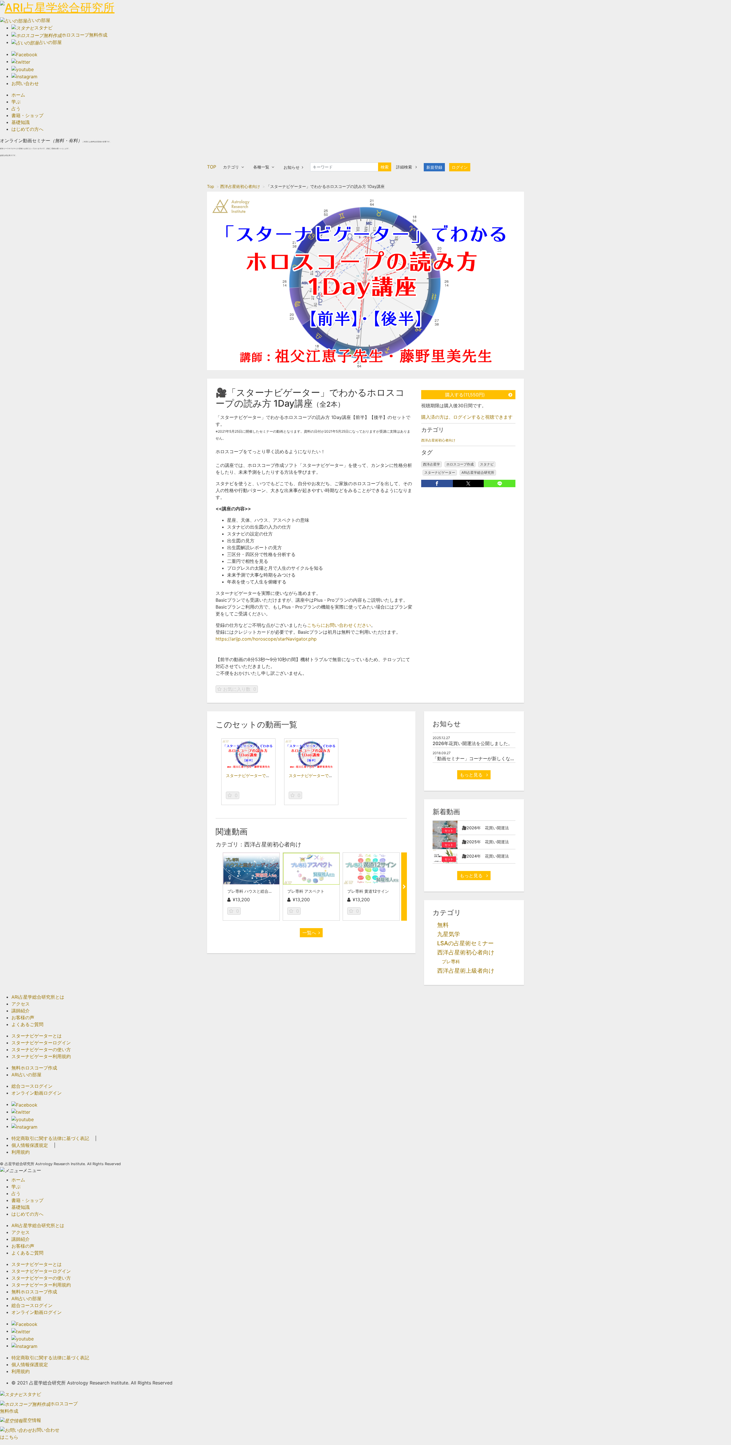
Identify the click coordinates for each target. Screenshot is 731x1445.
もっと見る (472, 775)
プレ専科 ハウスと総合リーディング (259, 891)
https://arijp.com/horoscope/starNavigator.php (266, 639)
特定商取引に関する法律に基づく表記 (50, 1138)
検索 (385, 166)
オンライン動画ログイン (36, 1093)
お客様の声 (22, 1017)
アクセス (20, 1004)
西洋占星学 (431, 464)
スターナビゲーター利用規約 (41, 1056)
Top (210, 186)
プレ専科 (451, 961)
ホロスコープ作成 (460, 464)
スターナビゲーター (439, 472)
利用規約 (20, 1152)
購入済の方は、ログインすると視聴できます (467, 417)
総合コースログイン (32, 1086)
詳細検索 (404, 166)
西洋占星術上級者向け (465, 970)
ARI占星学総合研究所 (477, 472)
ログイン (460, 167)
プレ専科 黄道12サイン (368, 891)
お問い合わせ (25, 83)
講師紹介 (20, 1010)
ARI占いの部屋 (26, 1074)
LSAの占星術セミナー (465, 943)
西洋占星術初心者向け (240, 186)
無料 (443, 925)
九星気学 (448, 934)
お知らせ (292, 167)
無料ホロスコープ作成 (34, 1068)
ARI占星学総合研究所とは (37, 997)
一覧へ (309, 933)
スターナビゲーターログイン (41, 1042)
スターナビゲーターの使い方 (41, 1049)
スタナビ (487, 464)
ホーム (18, 95)
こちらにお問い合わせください (339, 625)
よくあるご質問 (27, 1024)
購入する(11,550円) (465, 395)
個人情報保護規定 (29, 1145)
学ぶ (16, 102)
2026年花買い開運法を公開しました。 (473, 743)
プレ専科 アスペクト (305, 891)
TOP (211, 167)
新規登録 (434, 167)
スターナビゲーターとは (36, 1036)
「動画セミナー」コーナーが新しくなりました (481, 758)
